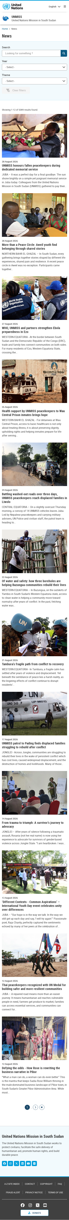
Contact (30, 1183)
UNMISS (17, 16)
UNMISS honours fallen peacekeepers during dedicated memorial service (31, 167)
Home (5, 28)
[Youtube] (28, 1163)
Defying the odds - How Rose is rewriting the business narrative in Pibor (31, 1070)
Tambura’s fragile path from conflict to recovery (33, 664)
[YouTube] (45, 1205)
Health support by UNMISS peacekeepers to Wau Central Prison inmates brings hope (33, 413)
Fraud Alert (13, 1192)
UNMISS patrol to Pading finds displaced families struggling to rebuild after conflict (33, 745)
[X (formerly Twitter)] (37, 1205)
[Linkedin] (22, 1163)
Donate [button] (36, 1212)
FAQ (60, 1183)
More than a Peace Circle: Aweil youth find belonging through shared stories (29, 247)
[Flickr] (34, 1163)
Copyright (46, 1183)
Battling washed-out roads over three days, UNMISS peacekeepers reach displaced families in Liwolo (34, 498)
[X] (16, 1163)
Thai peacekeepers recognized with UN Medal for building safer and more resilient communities (34, 987)
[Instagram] (10, 1163)
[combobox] (34, 67)
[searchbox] (33, 67)
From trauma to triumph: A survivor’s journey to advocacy (33, 824)
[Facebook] (4, 1163)
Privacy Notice (34, 1192)
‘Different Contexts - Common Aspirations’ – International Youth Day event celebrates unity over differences (32, 906)
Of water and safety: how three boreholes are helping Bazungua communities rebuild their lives (34, 583)
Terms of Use (55, 1192)
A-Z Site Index (12, 1183)
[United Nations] (13, 6)
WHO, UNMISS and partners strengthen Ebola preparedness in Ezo (31, 330)
